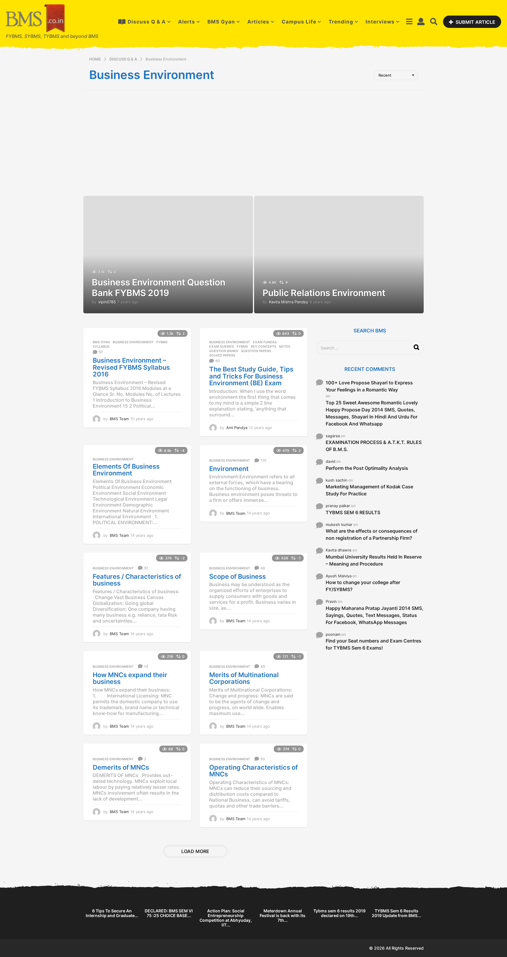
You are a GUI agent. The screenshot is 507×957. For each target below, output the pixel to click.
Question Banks (223, 351)
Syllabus (101, 346)
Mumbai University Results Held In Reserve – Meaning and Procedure (374, 560)
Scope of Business (237, 576)
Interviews (380, 22)
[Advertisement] (253, 146)
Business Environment (133, 342)
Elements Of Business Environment (126, 469)
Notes (284, 346)
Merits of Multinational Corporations (244, 678)
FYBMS (162, 342)
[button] (409, 22)
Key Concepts (263, 346)
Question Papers (256, 351)
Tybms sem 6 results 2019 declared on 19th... (339, 913)
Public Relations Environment (324, 292)
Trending (341, 22)
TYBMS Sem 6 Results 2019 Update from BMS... (396, 913)
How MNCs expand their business (130, 678)
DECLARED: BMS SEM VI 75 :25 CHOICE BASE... (169, 913)
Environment (229, 468)
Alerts (186, 22)
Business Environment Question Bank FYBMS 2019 (158, 287)
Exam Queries (221, 346)
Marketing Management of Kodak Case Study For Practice (369, 490)
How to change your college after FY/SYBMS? (363, 585)
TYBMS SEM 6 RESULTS (353, 512)
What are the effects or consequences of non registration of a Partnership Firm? (372, 534)
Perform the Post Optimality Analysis (367, 468)
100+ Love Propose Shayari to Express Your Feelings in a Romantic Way (369, 386)
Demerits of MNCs (121, 767)
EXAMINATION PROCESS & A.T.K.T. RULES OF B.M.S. (374, 445)
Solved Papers (222, 355)
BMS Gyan (221, 22)
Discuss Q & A (147, 22)
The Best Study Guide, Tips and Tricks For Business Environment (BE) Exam (251, 376)
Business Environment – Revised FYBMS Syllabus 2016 (131, 367)
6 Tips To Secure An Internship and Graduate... (112, 913)
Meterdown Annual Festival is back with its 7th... (282, 915)
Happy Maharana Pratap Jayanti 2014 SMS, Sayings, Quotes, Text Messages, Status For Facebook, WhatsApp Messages (374, 615)
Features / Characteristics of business (137, 580)
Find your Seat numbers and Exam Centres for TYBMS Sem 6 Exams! (373, 644)
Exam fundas (265, 342)
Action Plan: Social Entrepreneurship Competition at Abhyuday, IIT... (226, 917)
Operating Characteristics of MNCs (253, 770)
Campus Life (299, 22)
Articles (258, 22)
